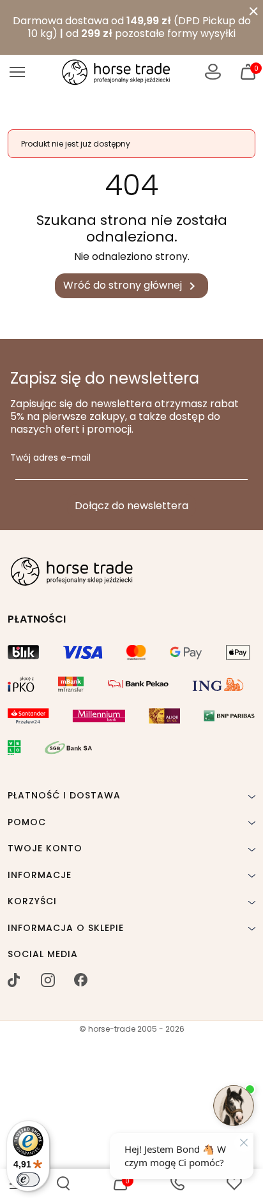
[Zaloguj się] (213, 72)
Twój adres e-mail (50, 458)
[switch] (28, 1180)
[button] (63, 1183)
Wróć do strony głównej (131, 286)
